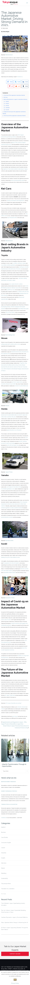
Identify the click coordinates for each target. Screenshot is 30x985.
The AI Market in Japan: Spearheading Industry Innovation (13, 904)
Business (3, 832)
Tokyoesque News (6, 883)
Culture (3, 847)
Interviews (3, 863)
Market (3, 868)
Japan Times (8, 472)
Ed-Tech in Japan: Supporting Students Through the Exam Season (14, 928)
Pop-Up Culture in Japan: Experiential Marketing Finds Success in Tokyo (13, 911)
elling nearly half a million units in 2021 (11, 344)
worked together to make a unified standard (11, 507)
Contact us (19, 76)
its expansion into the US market (11, 563)
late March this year (23, 308)
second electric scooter (7, 517)
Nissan (7, 405)
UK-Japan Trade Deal (9, 695)
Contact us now (15, 953)
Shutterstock (9, 54)
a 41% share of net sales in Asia (13, 487)
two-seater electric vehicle (15, 284)
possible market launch (10, 572)
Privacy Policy (15, 983)
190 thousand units (12, 217)
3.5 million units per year (23, 291)
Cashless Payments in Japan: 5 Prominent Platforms (14, 917)
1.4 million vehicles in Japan (19, 263)
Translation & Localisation (7, 888)
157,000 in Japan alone (16, 382)
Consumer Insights (6, 842)
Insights (3, 858)
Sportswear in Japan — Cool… (12, 764)
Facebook (24, 706)
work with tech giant (13, 445)
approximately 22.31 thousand (14, 430)
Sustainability (4, 878)
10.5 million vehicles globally (8, 265)
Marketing (3, 873)
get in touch (15, 716)
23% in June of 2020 (6, 619)
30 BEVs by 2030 (11, 289)
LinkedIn (19, 706)
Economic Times (9, 597)
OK (15, 979)
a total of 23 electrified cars (21, 385)
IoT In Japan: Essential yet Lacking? (13, 703)
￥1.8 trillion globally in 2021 (8, 488)
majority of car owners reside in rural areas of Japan (15, 169)
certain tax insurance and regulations (15, 200)
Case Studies (4, 837)
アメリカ (3, 893)
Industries (3, 852)
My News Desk (9, 540)
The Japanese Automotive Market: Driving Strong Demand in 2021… (14, 19)
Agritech (3, 827)
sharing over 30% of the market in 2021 (10, 557)
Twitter (2, 708)
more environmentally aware (17, 180)
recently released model (8, 383)
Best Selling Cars (10, 335)
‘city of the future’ (9, 312)
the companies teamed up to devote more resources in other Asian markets (14, 504)
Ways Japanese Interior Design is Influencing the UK (14, 922)
